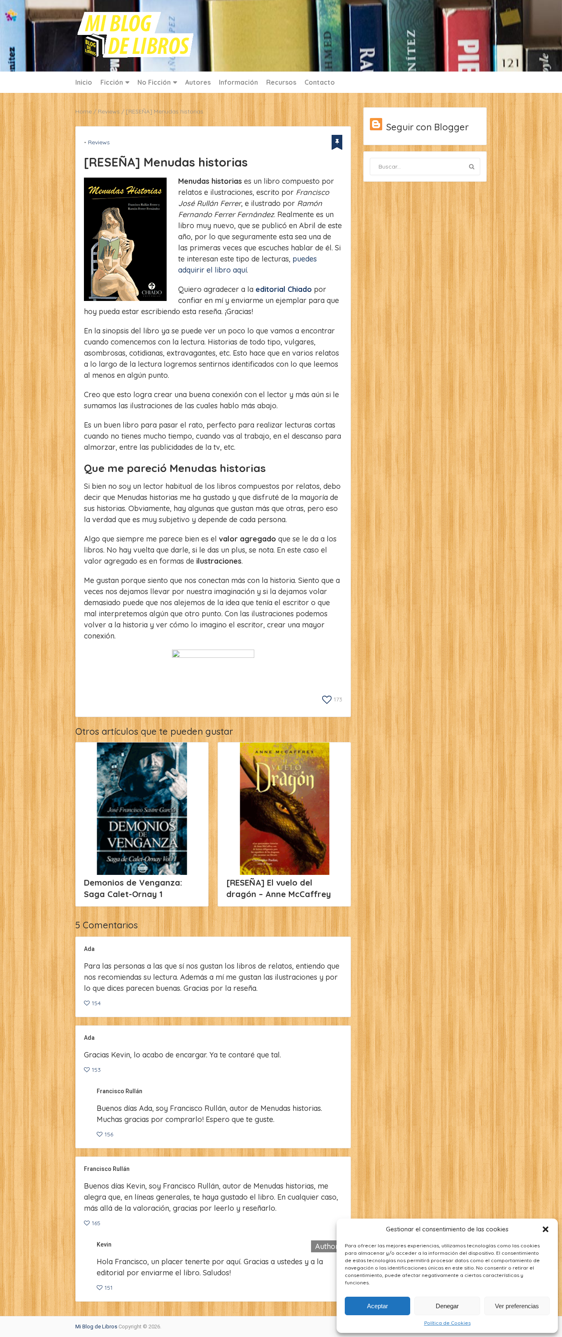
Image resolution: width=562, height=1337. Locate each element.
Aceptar (377, 1305)
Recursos (281, 82)
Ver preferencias (517, 1305)
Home (83, 111)
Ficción (111, 82)
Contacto (319, 82)
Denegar (447, 1305)
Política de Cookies (447, 1323)
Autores (198, 82)
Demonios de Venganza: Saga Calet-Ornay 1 (133, 888)
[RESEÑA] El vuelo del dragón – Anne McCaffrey (278, 888)
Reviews (109, 111)
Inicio (83, 82)
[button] (545, 1229)
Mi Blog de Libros (96, 1326)
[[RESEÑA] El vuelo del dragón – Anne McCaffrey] (284, 809)
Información (238, 82)
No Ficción (154, 82)
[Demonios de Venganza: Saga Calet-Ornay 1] (142, 809)
